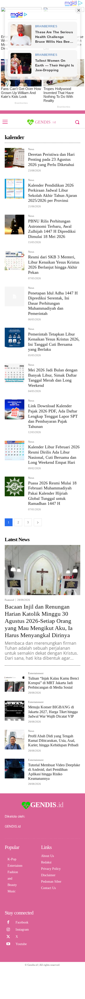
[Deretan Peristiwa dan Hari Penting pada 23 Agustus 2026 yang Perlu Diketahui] (14, 158)
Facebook (22, 922)
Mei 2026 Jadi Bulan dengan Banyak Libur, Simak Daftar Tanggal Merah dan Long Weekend (52, 378)
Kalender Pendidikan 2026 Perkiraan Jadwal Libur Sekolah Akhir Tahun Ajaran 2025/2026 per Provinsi (52, 193)
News (31, 149)
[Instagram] (8, 929)
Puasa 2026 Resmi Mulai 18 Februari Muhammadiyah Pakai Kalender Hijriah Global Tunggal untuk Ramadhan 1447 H (52, 493)
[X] (8, 936)
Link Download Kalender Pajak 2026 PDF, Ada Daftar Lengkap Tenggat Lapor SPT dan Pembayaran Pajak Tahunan (53, 416)
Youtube (21, 944)
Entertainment (35, 673)
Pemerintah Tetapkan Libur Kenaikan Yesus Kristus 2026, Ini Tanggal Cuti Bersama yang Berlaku (54, 342)
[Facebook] (8, 922)
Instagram (22, 929)
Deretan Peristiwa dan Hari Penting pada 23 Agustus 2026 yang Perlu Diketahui (51, 159)
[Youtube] (8, 943)
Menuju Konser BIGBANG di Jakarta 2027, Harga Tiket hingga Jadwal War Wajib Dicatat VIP (53, 711)
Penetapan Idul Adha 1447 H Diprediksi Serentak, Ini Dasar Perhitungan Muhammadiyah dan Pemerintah (53, 303)
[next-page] (38, 522)
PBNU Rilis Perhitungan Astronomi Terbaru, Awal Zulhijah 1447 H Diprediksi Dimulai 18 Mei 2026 (52, 229)
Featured (9, 600)
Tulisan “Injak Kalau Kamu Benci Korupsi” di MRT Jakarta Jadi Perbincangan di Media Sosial (53, 682)
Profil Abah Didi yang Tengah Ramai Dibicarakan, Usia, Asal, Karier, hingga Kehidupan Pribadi (53, 740)
